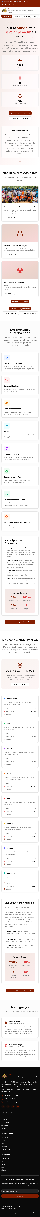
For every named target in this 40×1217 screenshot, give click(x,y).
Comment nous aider (20, 118)
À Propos (4, 1116)
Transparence (34, 1212)
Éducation (4, 1137)
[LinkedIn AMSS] (9, 4)
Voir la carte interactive (20, 684)
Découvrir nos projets (18, 113)
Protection (4, 1146)
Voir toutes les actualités (20, 302)
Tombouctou (5, 1158)
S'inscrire (20, 1196)
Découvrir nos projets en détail (20, 309)
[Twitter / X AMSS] (6, 4)
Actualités (17, 16)
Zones (35, 16)
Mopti (3, 1164)
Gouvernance (5, 1149)
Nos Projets (5, 1119)
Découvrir (8, 293)
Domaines (26, 16)
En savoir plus (9, 254)
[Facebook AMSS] (2, 4)
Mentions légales (4, 1213)
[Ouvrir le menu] (37, 10)
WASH (3, 1143)
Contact (3, 1128)
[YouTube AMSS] (13, 4)
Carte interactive (10, 313)
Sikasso (3, 1170)
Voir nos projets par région (28, 313)
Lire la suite (8, 217)
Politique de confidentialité (17, 1213)
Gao (2, 1161)
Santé (3, 1140)
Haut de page (7, 16)
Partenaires (5, 1122)
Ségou (3, 1167)
